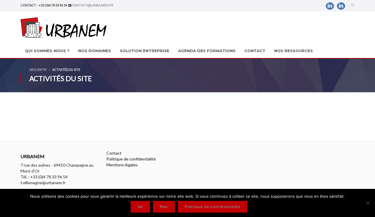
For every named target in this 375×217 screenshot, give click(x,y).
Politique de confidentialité (131, 158)
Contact (114, 153)
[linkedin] (330, 6)
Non (164, 206)
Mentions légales (122, 164)
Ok (140, 206)
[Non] (368, 203)
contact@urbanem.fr (92, 5)
